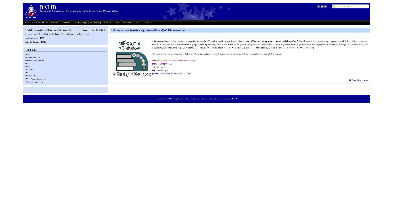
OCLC (28, 72)
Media (137, 22)
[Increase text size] (325, 8)
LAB (28, 54)
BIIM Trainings (80, 22)
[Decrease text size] (318, 8)
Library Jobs (31, 75)
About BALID (38, 22)
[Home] (31, 17)
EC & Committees (111, 22)
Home (27, 22)
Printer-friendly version (360, 80)
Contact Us (147, 22)
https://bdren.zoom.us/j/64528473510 (176, 73)
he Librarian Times (35, 82)
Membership (127, 22)
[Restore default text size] (322, 8)
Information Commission (35, 60)
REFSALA (30, 69)
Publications (66, 22)
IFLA (28, 66)
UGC (28, 63)
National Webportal (33, 57)
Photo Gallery (95, 22)
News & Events (52, 22)
